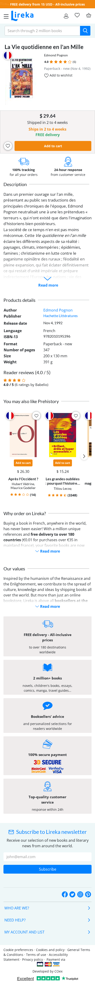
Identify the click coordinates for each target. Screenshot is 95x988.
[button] (51, 62)
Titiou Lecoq (62, 488)
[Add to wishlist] (8, 146)
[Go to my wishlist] (77, 15)
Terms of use (36, 954)
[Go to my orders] (66, 16)
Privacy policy (32, 959)
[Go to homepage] (22, 16)
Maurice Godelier (23, 488)
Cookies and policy (50, 950)
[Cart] (88, 15)
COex (58, 971)
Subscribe (47, 869)
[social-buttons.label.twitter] (72, 894)
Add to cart (53, 146)
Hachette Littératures (60, 315)
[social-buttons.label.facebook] (65, 894)
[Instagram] (80, 894)
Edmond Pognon (56, 55)
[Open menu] (5, 16)
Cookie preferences (18, 950)
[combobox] (42, 31)
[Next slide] (84, 456)
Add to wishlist (60, 75)
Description (15, 184)
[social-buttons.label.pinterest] (88, 894)
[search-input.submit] (85, 31)
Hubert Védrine (23, 484)
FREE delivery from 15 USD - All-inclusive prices (47, 4)
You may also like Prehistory (31, 401)
